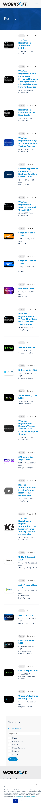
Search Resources (16, 729)
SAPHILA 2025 (25, 615)
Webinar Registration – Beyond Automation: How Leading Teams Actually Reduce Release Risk (27, 526)
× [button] (36, 783)
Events (21, 36)
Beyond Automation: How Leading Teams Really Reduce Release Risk (27, 490)
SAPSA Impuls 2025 (28, 670)
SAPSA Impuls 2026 (28, 347)
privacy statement (31, 796)
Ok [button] (16, 801)
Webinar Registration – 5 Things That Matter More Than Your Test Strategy (28, 319)
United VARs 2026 (27, 370)
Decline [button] (23, 801)
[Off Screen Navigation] (36, 4)
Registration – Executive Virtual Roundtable (26, 112)
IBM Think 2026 (26, 288)
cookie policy (19, 796)
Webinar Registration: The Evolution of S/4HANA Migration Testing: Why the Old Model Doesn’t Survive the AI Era (28, 79)
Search (13, 759)
